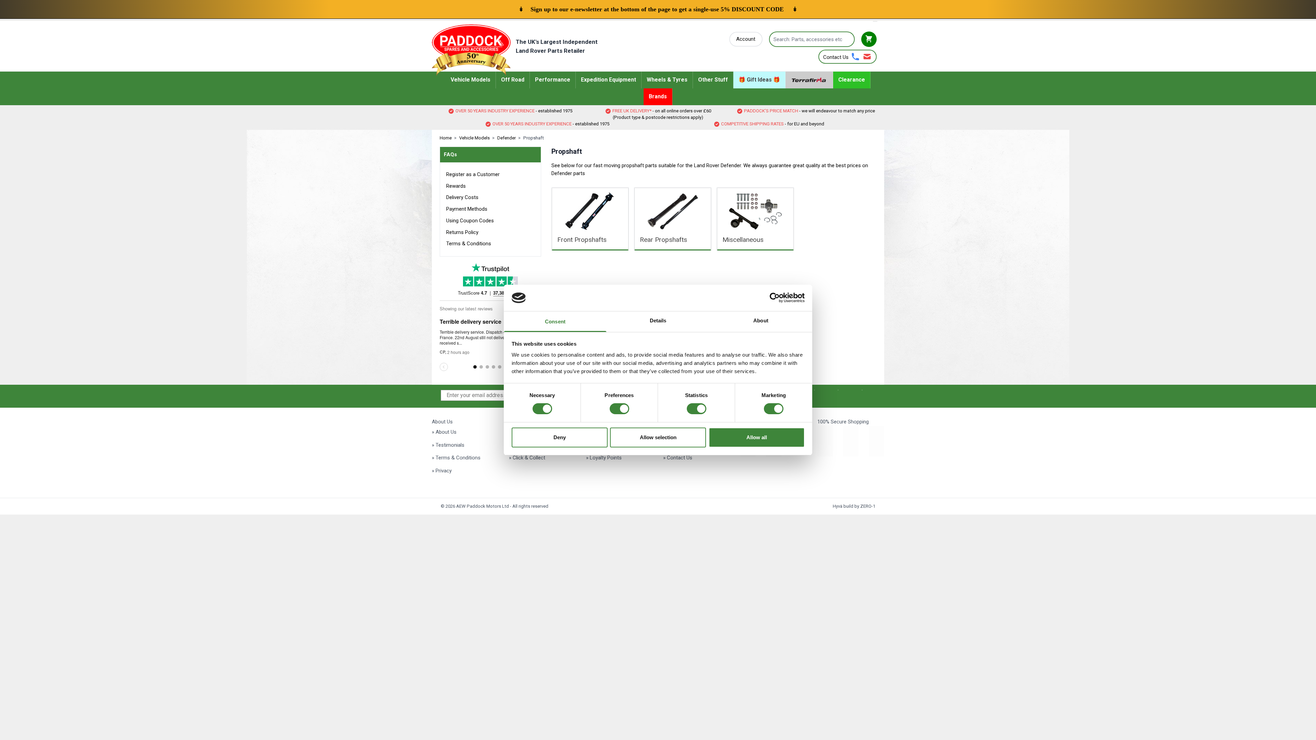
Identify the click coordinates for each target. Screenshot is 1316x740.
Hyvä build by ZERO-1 (854, 506)
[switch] (619, 408)
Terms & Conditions (468, 244)
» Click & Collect (527, 458)
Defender (506, 137)
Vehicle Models (474, 137)
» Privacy (442, 471)
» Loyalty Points (604, 458)
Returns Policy (462, 232)
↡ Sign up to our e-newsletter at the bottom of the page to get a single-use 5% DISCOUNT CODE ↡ (658, 9)
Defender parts (568, 173)
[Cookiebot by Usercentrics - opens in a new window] (775, 298)
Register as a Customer (473, 174)
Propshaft (533, 137)
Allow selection (658, 437)
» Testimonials (448, 445)
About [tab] (760, 320)
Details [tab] (658, 320)
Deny (559, 437)
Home (446, 137)
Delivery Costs (462, 197)
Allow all (756, 437)
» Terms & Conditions (456, 458)
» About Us (444, 432)
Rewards (456, 186)
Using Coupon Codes (470, 221)
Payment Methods (466, 209)
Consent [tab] (555, 321)
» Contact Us (677, 458)
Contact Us (836, 57)
